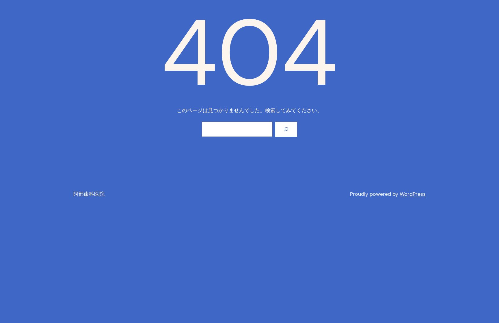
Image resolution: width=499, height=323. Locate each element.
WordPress (413, 194)
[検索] (286, 129)
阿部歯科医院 (89, 194)
